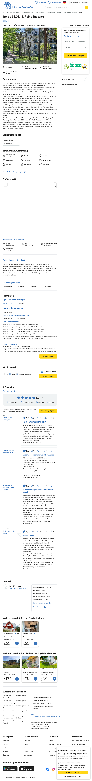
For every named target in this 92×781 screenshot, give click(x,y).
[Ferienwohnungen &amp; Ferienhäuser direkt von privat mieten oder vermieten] (19, 7)
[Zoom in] (55, 184)
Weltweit (6, 751)
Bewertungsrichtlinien (18, 411)
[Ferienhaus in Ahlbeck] (11, 662)
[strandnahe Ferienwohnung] (11, 626)
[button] (73, 776)
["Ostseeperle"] (30, 662)
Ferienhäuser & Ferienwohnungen (11, 12)
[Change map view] (5, 184)
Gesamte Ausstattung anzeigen (13, 172)
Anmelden (42, 2)
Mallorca (6, 748)
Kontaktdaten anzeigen (69, 84)
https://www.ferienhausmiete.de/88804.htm (45, 716)
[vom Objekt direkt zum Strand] (30, 46)
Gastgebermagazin (78, 744)
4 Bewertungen (22, 588)
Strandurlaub (46, 697)
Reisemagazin (54, 748)
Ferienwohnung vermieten (79, 2)
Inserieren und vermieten (80, 741)
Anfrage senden (48, 356)
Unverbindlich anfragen (75, 56)
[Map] (30, 208)
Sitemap (6, 755)
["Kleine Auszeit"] (48, 662)
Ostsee (5, 744)
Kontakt (52, 755)
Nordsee (6, 741)
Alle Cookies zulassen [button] (73, 772)
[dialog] (73, 763)
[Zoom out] (55, 186)
